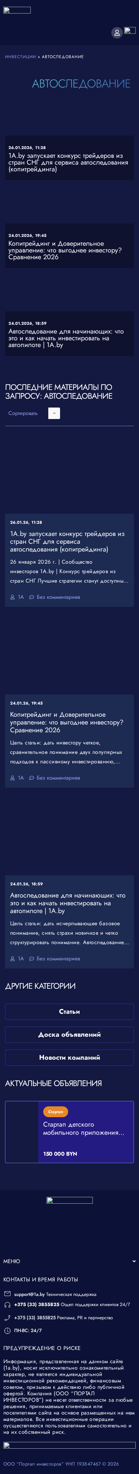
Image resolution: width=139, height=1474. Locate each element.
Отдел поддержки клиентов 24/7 (72, 1304)
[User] (117, 33)
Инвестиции (20, 57)
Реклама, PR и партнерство (63, 1317)
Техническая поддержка (55, 1294)
